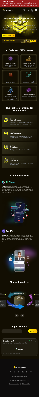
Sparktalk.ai (5, 235)
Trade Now (33, 40)
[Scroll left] (17, 315)
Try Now (33, 331)
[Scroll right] (22, 315)
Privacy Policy (26, 384)
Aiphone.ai (5, 186)
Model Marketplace (8, 35)
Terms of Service (14, 384)
